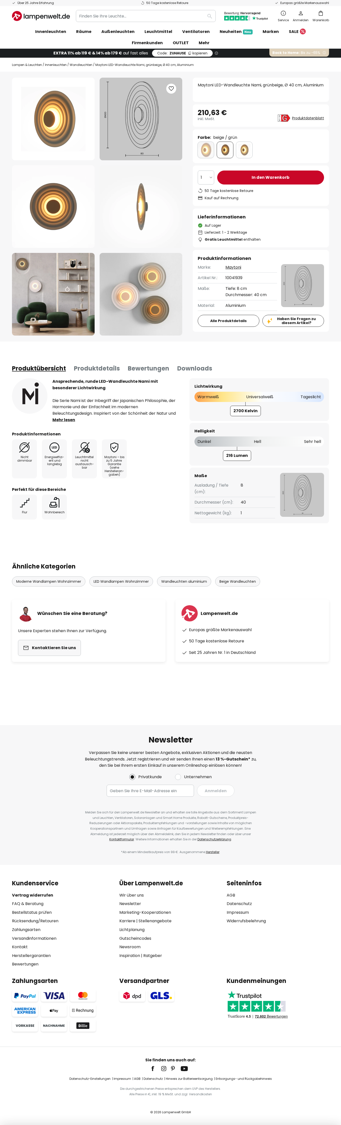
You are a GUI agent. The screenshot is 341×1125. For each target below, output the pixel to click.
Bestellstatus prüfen (32, 912)
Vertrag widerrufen (32, 895)
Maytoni (233, 267)
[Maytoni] (29, 396)
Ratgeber (152, 955)
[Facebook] (156, 1068)
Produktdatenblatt (308, 118)
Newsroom (130, 947)
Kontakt (20, 947)
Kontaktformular (121, 839)
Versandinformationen (34, 938)
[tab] (39, 368)
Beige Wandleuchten (237, 581)
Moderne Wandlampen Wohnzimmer (48, 581)
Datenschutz (239, 904)
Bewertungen (148, 368)
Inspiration (129, 955)
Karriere (127, 921)
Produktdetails (97, 368)
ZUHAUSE (182, 53)
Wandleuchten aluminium (184, 581)
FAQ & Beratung (27, 904)
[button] (53, 206)
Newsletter (130, 904)
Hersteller (212, 852)
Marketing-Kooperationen (145, 912)
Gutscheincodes (135, 938)
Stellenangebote (155, 921)
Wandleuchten (81, 65)
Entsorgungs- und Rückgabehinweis (244, 1079)
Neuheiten (235, 31)
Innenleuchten (56, 65)
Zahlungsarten (26, 930)
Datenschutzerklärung (214, 839)
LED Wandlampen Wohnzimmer (121, 581)
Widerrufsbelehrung (246, 921)
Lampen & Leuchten (27, 65)
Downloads (194, 368)
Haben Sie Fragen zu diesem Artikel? (296, 321)
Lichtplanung (132, 930)
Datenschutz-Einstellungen (90, 1079)
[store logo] (41, 16)
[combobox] (145, 16)
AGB (231, 895)
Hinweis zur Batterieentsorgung (189, 1079)
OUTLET (181, 43)
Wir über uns (131, 895)
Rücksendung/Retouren (35, 921)
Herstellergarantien (31, 955)
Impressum (238, 912)
